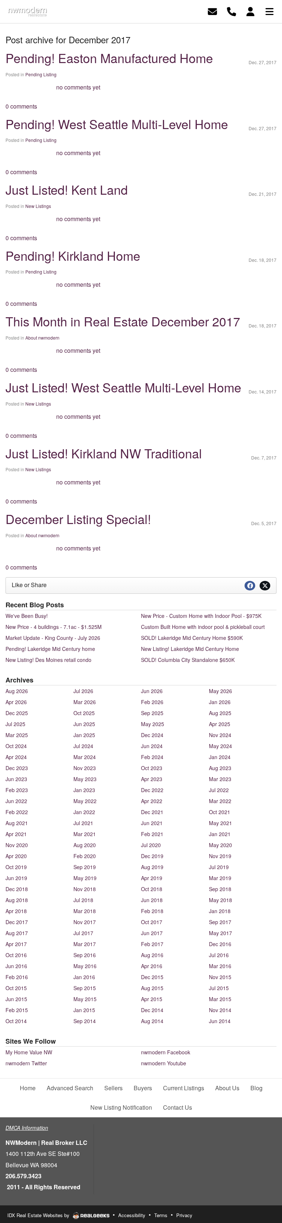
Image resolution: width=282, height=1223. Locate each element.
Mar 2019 (220, 878)
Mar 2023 (220, 779)
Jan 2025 (84, 735)
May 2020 (220, 845)
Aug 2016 (152, 955)
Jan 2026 (220, 702)
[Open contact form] (212, 11)
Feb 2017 (152, 944)
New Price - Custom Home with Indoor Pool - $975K (201, 615)
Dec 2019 (152, 856)
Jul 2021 (83, 823)
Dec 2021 (152, 812)
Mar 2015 (220, 999)
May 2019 (85, 878)
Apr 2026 (16, 702)
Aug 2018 (17, 900)
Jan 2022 (84, 812)
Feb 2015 (17, 1010)
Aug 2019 (152, 867)
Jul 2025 (15, 724)
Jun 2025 (84, 724)
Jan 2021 (220, 834)
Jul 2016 (219, 955)
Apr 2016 (151, 966)
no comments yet (78, 87)
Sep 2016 (84, 955)
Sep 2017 (220, 922)
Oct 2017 (151, 922)
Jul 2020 (151, 845)
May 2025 (152, 724)
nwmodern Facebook (165, 1052)
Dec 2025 (17, 713)
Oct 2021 (219, 812)
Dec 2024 (152, 735)
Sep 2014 (84, 1021)
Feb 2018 (152, 911)
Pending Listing (41, 74)
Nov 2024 (220, 735)
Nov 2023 (84, 768)
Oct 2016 (16, 955)
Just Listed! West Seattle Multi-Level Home (123, 387)
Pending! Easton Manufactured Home (109, 58)
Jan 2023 (84, 790)
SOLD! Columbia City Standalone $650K (188, 659)
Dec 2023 (17, 768)
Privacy (184, 1215)
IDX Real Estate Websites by (39, 1215)
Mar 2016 (220, 966)
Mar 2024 (84, 757)
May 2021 (220, 823)
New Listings (38, 206)
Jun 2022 (16, 801)
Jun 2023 (16, 779)
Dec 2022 (152, 790)
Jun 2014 (220, 1021)
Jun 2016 (16, 966)
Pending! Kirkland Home (73, 255)
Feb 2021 (152, 834)
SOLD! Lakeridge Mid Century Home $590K (192, 637)
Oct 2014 (16, 1021)
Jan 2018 (220, 911)
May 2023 (85, 779)
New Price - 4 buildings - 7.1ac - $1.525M (54, 626)
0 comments (21, 106)
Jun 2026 (152, 691)
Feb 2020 (84, 856)
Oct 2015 (16, 988)
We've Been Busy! (27, 615)
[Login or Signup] (250, 11)
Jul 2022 (219, 790)
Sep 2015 (84, 988)
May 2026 (220, 691)
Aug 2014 (152, 1021)
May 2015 (85, 999)
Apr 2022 (151, 801)
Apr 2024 (16, 757)
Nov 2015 (220, 977)
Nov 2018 (84, 889)
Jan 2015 (84, 1010)
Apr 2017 (16, 944)
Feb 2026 (152, 702)
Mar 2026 (84, 702)
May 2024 (220, 746)
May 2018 (220, 900)
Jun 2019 (16, 878)
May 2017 (220, 933)
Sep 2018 (220, 889)
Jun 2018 (152, 900)
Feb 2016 (17, 977)
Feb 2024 (152, 757)
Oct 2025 (84, 713)
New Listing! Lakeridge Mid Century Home (190, 648)
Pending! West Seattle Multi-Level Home (117, 124)
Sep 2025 (152, 713)
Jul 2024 (83, 746)
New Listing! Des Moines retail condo (48, 659)
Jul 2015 (219, 988)
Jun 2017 (152, 933)
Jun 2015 (16, 999)
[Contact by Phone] (231, 11)
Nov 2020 (17, 845)
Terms (160, 1215)
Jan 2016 (84, 977)
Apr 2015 (151, 999)
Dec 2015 (152, 977)
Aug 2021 (17, 823)
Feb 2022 (17, 812)
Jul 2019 (219, 867)
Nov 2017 (84, 922)
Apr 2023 (151, 779)
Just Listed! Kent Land (67, 189)
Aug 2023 (220, 768)
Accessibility (131, 1215)
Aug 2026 (17, 691)
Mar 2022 (220, 801)
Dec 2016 (220, 944)
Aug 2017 (17, 933)
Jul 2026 (83, 691)
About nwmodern (42, 337)
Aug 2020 (84, 845)
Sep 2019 (84, 867)
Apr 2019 (151, 878)
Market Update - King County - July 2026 (53, 637)
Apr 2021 (16, 834)
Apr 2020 (16, 856)
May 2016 (85, 966)
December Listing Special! (78, 519)
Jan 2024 (220, 757)
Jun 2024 (152, 746)
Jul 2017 (83, 933)
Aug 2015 (152, 988)
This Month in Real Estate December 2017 (123, 321)
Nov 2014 (220, 1010)
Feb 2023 (17, 790)
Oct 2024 (16, 746)
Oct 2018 (151, 889)
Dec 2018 (17, 889)
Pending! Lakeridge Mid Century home (50, 648)
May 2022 (85, 801)
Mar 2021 (84, 834)
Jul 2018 (83, 900)
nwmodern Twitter (26, 1063)
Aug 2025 (220, 713)
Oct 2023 (151, 768)
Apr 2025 (219, 724)
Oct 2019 (16, 867)
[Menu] (269, 11)
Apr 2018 (16, 911)
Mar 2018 (84, 911)
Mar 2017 (84, 944)
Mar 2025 (17, 735)
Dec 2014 (152, 1010)
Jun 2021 (152, 823)
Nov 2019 (220, 856)
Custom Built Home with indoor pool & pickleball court (203, 626)
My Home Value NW (29, 1052)
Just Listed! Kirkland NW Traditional (104, 453)
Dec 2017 (17, 922)
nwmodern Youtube (163, 1063)
